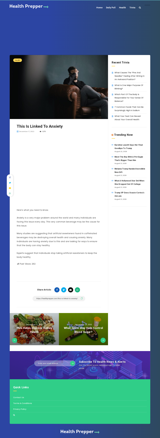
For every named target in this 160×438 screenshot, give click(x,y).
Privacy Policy (19, 409)
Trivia (132, 7)
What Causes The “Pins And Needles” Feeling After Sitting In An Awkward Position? (129, 76)
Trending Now (123, 134)
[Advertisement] (80, 31)
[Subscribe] (72, 363)
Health (122, 7)
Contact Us (18, 397)
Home (99, 7)
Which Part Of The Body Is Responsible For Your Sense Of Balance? (129, 98)
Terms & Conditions (22, 403)
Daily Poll (111, 7)
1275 (44, 131)
